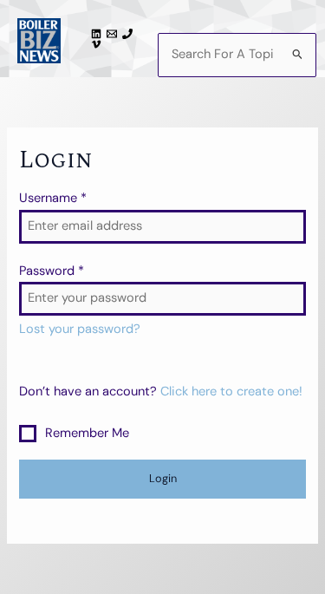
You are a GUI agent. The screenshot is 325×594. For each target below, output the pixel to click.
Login (163, 478)
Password (51, 271)
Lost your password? (79, 329)
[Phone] (130, 34)
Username (53, 198)
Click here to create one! (231, 391)
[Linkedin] (99, 34)
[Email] (114, 34)
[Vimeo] (99, 44)
